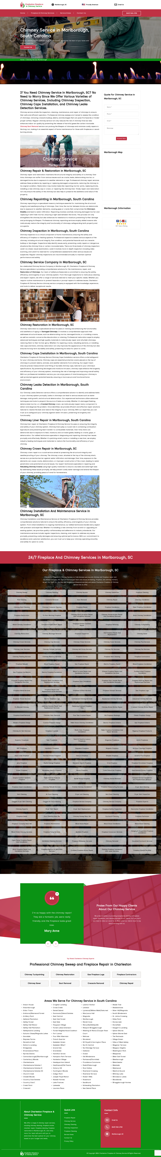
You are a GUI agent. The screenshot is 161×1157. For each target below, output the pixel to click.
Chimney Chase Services (82, 642)
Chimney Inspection (112, 592)
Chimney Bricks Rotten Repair (112, 707)
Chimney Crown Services (21, 642)
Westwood (117, 1068)
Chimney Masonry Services (52, 656)
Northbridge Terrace (91, 1048)
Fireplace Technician (142, 816)
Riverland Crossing (90, 1071)
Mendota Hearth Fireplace (82, 763)
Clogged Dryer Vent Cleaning (22, 801)
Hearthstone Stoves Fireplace (142, 770)
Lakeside (56, 1085)
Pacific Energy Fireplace (52, 763)
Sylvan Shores (118, 1031)
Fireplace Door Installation (82, 681)
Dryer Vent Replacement (81, 809)
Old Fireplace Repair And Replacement (112, 633)
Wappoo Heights (119, 1048)
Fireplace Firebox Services (82, 690)
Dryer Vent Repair (52, 809)
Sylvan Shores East (120, 1033)
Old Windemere (89, 1057)
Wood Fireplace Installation (142, 664)
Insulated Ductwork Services (142, 841)
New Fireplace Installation (142, 607)
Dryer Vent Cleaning (142, 787)
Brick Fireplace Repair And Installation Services (22, 850)
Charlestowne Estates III (33, 1071)
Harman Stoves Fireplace (52, 756)
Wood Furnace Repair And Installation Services (82, 672)
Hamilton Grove (59, 1054)
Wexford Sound (119, 1071)
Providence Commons (91, 1062)
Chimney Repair (112, 600)
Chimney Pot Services (112, 649)
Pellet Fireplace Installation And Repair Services (112, 731)
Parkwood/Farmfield (91, 1059)
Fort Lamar (57, 1033)
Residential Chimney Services (112, 699)
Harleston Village (59, 1059)
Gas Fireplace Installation (22, 672)
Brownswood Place (30, 1051)
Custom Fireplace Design (51, 723)
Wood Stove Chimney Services (21, 832)
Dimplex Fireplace (112, 756)
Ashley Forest (28, 1022)
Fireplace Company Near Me (22, 824)
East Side (56, 1022)
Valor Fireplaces (51, 740)
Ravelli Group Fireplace (82, 779)
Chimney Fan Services (142, 649)
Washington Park (119, 1051)
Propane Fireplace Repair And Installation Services (21, 681)
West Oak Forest (119, 1057)
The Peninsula (118, 1036)
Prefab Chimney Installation (82, 787)
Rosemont (87, 1080)
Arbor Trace (28, 1010)
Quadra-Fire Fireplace (142, 756)
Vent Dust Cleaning (112, 794)
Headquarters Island (61, 1062)
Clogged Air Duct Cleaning (52, 801)
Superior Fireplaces (22, 740)
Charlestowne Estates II (32, 1068)
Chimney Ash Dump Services (82, 649)
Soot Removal (82, 600)
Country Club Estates (31, 1080)
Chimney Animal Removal (112, 779)
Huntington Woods (60, 1071)
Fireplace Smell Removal (22, 715)
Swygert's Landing (120, 1028)
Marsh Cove (87, 1022)
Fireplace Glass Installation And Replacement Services (52, 681)
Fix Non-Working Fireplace (52, 615)
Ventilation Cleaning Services (52, 841)
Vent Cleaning (21, 794)
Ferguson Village (59, 1025)
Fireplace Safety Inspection (112, 809)
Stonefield (116, 1025)
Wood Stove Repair (82, 824)
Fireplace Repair (82, 607)
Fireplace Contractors (142, 656)
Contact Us (81, 13)
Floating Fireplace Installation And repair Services (112, 850)
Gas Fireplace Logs (142, 690)
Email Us (121, 4)
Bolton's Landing (30, 1045)
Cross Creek (58, 1008)
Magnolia (86, 1016)
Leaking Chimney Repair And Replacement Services (52, 707)
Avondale (26, 1036)
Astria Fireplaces (142, 740)
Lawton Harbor (89, 1005)
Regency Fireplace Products (142, 731)
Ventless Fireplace (82, 832)
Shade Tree (117, 1005)
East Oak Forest (59, 1019)
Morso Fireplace (81, 770)
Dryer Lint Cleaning (82, 794)
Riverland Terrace (90, 1074)
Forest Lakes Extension (62, 1028)
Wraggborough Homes (122, 1082)
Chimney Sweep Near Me (82, 816)
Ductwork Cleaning (112, 816)
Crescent (26, 1088)
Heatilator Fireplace (52, 748)
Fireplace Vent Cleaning (112, 656)
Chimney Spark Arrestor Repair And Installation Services (82, 615)
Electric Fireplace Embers (112, 723)
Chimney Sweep (21, 592)
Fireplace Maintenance (52, 824)
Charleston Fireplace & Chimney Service (113, 1153)
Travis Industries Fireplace (112, 770)
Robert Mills (87, 1077)
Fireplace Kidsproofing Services (112, 787)
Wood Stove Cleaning (142, 824)
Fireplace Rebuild (22, 664)
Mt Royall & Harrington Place (94, 1042)
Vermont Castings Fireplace (142, 748)
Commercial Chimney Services (82, 699)
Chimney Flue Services (142, 642)
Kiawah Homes (59, 1080)
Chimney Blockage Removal (51, 634)
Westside (116, 1065)
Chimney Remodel (112, 841)
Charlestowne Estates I (32, 1065)
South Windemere (120, 1013)
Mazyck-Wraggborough (92, 1028)
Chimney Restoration (22, 634)
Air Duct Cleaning (52, 794)
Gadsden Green (59, 1042)
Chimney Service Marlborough (36, 60)
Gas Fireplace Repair (82, 664)
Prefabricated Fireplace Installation (142, 672)
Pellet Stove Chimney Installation (82, 723)
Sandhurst (87, 1082)
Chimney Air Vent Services (22, 731)
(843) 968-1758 (131, 13)
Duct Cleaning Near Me (52, 816)
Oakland (86, 1051)
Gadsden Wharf (59, 1045)
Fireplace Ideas (21, 816)
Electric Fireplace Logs (52, 699)
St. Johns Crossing (120, 1016)
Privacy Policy (68, 1141)
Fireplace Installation (112, 607)
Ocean (85, 1054)
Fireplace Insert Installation (21, 787)
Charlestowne (28, 1062)
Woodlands (117, 1080)
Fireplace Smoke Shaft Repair (52, 624)
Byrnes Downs (28, 1054)
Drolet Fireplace (21, 770)
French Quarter (59, 1039)
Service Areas (65, 13)
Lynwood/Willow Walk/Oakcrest (95, 1010)
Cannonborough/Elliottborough (35, 1057)
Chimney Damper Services (52, 649)
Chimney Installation (142, 600)
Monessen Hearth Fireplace (51, 770)
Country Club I (29, 1082)
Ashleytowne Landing (31, 1031)
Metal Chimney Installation (22, 624)
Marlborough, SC (117, 1134)
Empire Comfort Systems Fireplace (22, 778)
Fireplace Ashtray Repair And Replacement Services (142, 681)
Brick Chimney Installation (142, 615)
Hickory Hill (57, 1068)
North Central (88, 1045)
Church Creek (28, 1074)
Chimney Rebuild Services (52, 787)
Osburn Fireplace (82, 756)
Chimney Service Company (112, 801)
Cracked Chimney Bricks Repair (142, 707)
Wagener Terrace (119, 1045)
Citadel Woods (29, 1077)
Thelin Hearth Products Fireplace (52, 778)
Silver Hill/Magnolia (120, 1010)
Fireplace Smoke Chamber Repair (82, 624)
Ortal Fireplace (112, 763)
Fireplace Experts (142, 801)
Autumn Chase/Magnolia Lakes (35, 1033)
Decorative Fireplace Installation (142, 809)
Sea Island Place (89, 1088)
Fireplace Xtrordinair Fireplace (142, 763)
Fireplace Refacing (112, 624)
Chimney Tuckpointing (142, 624)
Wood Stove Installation (112, 824)
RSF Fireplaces (22, 748)
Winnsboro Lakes (119, 1077)
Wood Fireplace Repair (52, 664)
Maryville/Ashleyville (90, 1025)
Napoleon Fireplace (82, 748)
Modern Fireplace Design (21, 723)
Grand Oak (57, 1048)
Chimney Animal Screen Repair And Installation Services (112, 615)
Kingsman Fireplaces (112, 740)
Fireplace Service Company (82, 801)
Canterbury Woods (30, 1059)
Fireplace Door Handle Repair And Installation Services (112, 681)
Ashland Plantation (30, 1019)
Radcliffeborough (90, 1065)
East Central (58, 1016)
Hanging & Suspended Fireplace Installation (142, 832)
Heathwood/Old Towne (62, 1065)
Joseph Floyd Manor (61, 1077)
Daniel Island (58, 1010)
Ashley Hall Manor (30, 1025)
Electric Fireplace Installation (52, 672)
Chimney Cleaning (52, 592)
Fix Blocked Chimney (22, 707)
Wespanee (117, 1054)
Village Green (118, 1039)
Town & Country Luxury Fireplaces (82, 740)
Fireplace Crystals (52, 731)
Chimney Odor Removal (52, 715)
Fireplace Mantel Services (142, 850)
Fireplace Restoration (21, 615)
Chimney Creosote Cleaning (51, 607)
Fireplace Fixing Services (52, 832)
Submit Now (121, 138)
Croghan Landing (60, 1005)
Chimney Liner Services (22, 649)
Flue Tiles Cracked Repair (82, 715)
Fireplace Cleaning (142, 592)
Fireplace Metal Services (21, 690)
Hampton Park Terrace (62, 1057)
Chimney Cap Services (52, 642)
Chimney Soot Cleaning (22, 607)
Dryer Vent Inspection (142, 794)
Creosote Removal (52, 600)
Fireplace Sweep (82, 656)
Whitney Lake (118, 1074)
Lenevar (86, 1008)
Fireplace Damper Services (112, 690)
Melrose (86, 1036)
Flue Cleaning (21, 600)
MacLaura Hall (88, 1013)
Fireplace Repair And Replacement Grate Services (52, 690)
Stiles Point (117, 1019)
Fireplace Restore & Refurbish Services (51, 850)
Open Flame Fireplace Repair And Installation (22, 841)
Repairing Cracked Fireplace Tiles (82, 707)
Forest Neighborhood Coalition (65, 1031)
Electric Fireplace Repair (112, 664)
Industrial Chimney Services (142, 699)
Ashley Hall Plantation (31, 1028)
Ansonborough (29, 1008)
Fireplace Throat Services (22, 699)
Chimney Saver (142, 634)
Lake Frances (58, 1082)
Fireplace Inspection (82, 634)
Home (22, 13)
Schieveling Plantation (91, 1085)
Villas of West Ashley (120, 1042)
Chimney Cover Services (112, 642)
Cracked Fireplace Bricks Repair (82, 850)
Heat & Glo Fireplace (22, 756)
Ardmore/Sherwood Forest (33, 1013)
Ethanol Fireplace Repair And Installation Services (112, 672)
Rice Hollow (87, 1068)
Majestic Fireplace (112, 748)
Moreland (86, 1039)
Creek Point (27, 1085)
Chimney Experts (22, 809)
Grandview (57, 1051)
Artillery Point (28, 1016)
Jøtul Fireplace (22, 763)
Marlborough (88, 1019)
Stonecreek (117, 1022)
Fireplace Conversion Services (112, 832)
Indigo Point (58, 1074)
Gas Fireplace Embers (142, 723)
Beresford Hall (29, 1042)
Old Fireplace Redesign (112, 715)
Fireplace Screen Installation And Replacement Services (142, 778)
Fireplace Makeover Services (82, 841)
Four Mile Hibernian (60, 1036)
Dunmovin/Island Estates (63, 1013)
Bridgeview (27, 1048)
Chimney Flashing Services (22, 656)
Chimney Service (82, 592)
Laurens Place (58, 1088)
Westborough (118, 1059)
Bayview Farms (29, 1039)
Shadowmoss (118, 1008)
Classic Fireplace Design (142, 715)
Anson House (28, 1005)
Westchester (117, 1062)
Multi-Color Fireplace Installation (82, 731)
